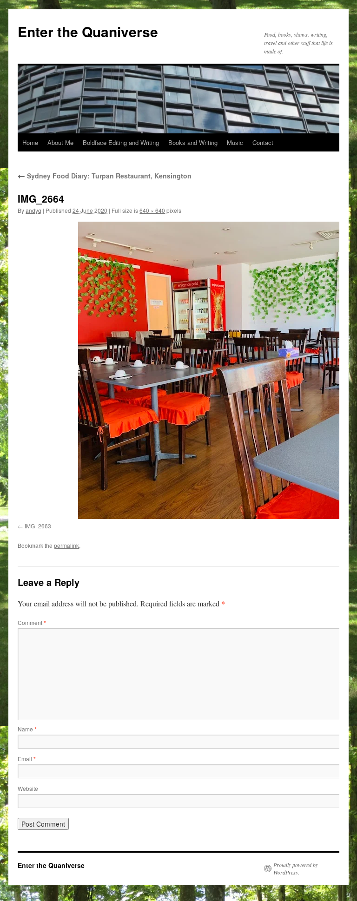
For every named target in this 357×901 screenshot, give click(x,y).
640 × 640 (152, 210)
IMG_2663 (38, 526)
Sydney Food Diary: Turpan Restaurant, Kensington (105, 175)
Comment (32, 622)
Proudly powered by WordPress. (295, 868)
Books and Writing (193, 142)
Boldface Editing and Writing (121, 142)
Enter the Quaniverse (88, 31)
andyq (33, 210)
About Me (60, 142)
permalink (66, 545)
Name (27, 729)
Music (235, 142)
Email (27, 759)
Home (30, 142)
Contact (262, 142)
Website (28, 788)
